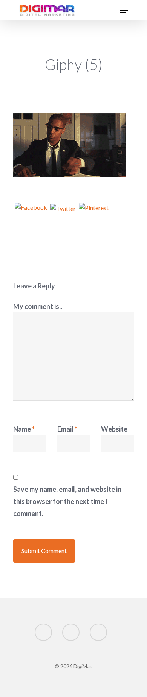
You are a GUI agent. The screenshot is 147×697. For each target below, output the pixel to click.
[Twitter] (63, 212)
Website (114, 429)
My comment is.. (37, 306)
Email (67, 429)
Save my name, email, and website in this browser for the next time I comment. (67, 501)
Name (24, 429)
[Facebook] (31, 212)
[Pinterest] (93, 212)
